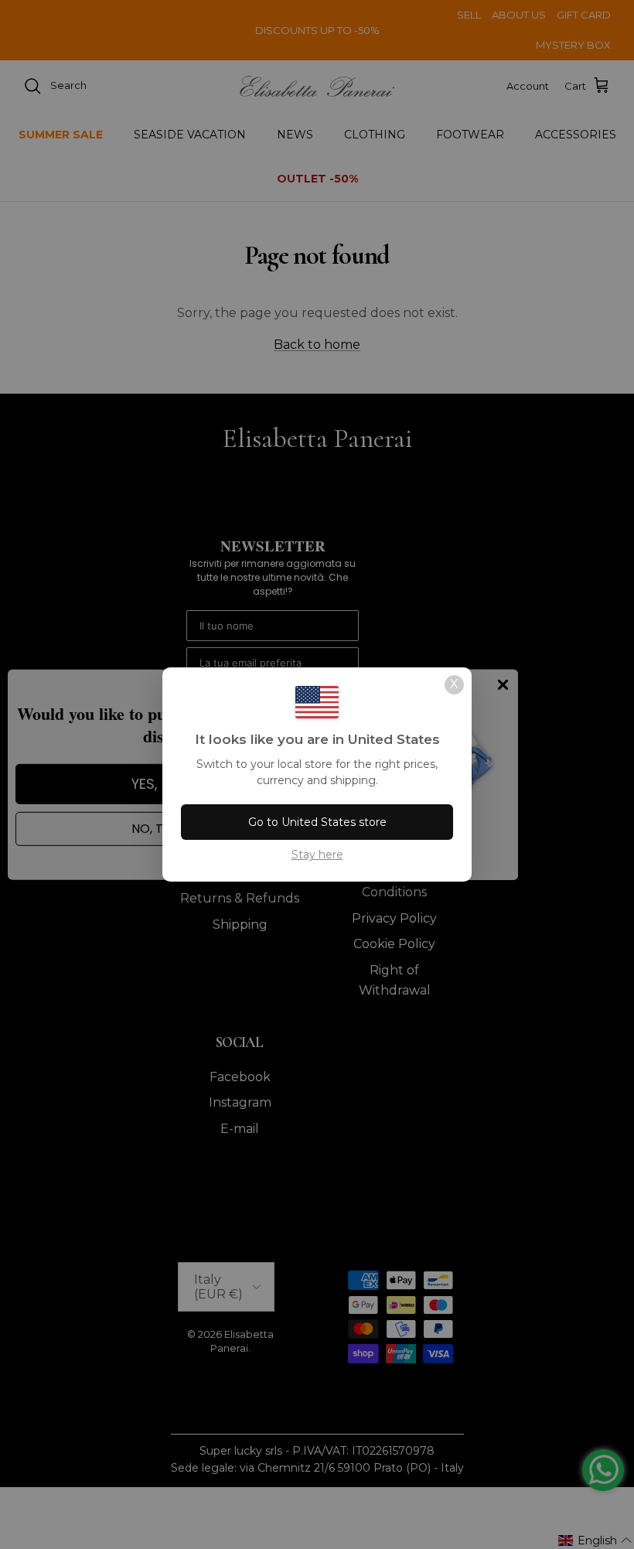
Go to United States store (317, 822)
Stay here (317, 855)
